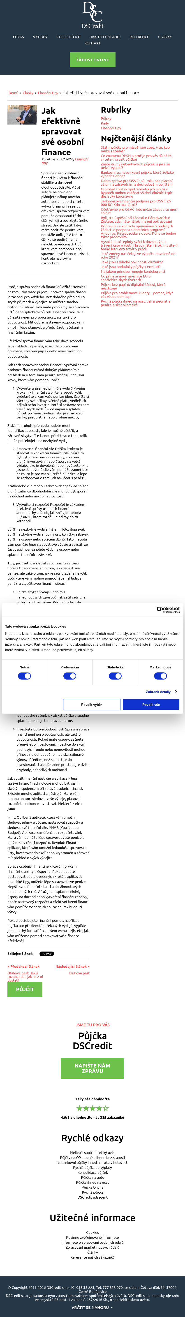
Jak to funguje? (105, 37)
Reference (139, 37)
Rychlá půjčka (92, 1192)
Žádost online (92, 59)
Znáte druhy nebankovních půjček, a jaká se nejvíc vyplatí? (135, 166)
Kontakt (93, 43)
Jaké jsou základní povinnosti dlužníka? (132, 261)
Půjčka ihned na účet (92, 1182)
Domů (13, 92)
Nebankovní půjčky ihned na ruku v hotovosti (92, 1162)
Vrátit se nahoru (90, 1307)
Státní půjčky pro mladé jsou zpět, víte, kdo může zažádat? (135, 149)
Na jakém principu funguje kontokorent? (133, 271)
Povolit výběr (91, 704)
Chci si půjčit (69, 37)
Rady (105, 123)
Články (165, 37)
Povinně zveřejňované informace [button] (92, 1237)
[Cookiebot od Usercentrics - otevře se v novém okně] (160, 610)
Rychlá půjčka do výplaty (92, 1167)
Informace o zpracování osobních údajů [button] (93, 1242)
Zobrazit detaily (158, 692)
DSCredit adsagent (93, 1197)
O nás (18, 37)
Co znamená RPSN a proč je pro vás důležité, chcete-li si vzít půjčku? (137, 157)
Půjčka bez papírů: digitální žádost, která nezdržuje (133, 286)
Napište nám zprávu (92, 1068)
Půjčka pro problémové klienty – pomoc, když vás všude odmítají (137, 294)
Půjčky (106, 118)
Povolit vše (151, 704)
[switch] (69, 676)
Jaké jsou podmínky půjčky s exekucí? (130, 266)
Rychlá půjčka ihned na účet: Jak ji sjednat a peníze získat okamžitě (135, 303)
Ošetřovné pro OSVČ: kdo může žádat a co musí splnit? (139, 211)
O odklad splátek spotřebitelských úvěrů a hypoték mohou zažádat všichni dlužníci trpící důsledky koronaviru (137, 192)
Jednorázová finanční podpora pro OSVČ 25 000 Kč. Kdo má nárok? (136, 203)
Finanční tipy (48, 92)
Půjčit (25, 989)
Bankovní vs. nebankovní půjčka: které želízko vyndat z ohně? (137, 174)
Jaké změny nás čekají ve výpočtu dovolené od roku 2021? (138, 255)
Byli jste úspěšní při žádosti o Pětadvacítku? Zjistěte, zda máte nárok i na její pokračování (136, 219)
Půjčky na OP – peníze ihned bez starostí (92, 1157)
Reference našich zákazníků (92, 1257)
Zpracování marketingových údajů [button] (92, 1247)
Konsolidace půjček (92, 1172)
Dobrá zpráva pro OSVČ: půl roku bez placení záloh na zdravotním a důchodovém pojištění (137, 182)
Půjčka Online (93, 1187)
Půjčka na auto (92, 1177)
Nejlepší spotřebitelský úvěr (92, 1152)
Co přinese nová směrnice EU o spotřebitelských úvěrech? (125, 278)
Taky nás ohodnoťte (92, 1107)
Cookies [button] (92, 1232)
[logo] (92, 14)
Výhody (40, 37)
